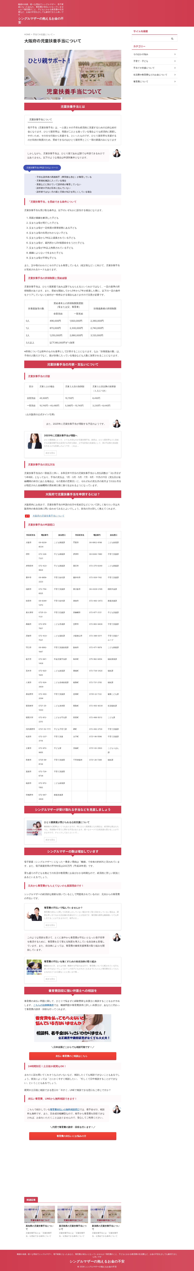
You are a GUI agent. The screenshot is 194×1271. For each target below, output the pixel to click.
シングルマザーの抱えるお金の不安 (97, 1261)
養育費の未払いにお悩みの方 (71, 1136)
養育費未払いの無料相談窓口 (65, 1109)
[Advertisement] (72, 1168)
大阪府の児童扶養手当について (48, 515)
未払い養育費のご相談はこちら (71, 1056)
